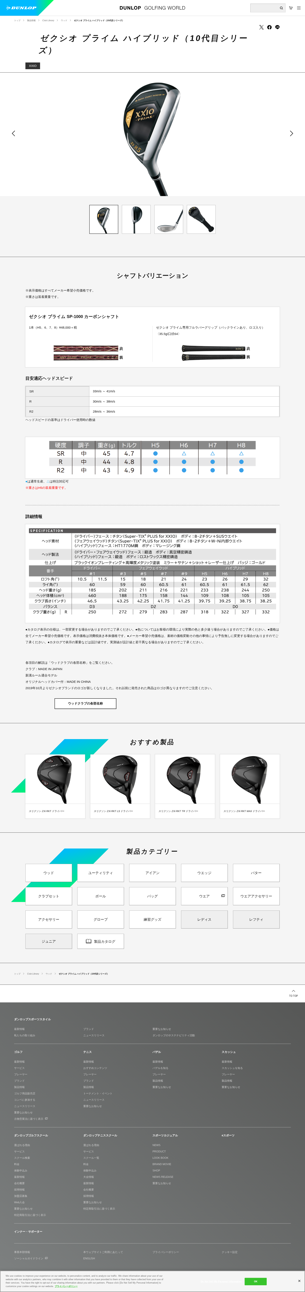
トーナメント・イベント (97, 1093)
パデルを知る (160, 1067)
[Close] (299, 1281)
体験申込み (20, 1170)
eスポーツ (228, 1135)
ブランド (88, 1028)
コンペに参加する (24, 1099)
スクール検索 (22, 1157)
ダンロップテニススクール (100, 1135)
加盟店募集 (20, 1195)
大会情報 (88, 1176)
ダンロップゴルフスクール (31, 1135)
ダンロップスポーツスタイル (32, 1019)
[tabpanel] (152, 134)
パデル (156, 1051)
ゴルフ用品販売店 (24, 1093)
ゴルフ (18, 1051)
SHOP (156, 1170)
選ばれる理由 (22, 1145)
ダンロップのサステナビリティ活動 (173, 1035)
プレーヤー (20, 1074)
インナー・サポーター (28, 1231)
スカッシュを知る (232, 1067)
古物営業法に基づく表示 (28, 1118)
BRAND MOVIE (161, 1164)
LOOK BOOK (160, 1157)
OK (255, 1281)
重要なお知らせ (161, 1028)
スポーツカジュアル (165, 1135)
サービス (19, 1067)
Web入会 (19, 1202)
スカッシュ (229, 1051)
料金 (16, 1164)
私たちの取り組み (24, 1035)
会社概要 (19, 1183)
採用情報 (19, 1189)
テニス (87, 1051)
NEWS (156, 1145)
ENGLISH (89, 1258)
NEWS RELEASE (162, 1176)
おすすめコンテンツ (95, 1067)
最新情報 (19, 1028)
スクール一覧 (91, 1157)
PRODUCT (159, 1151)
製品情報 (19, 1087)
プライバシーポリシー (66, 1286)
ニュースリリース (93, 1035)
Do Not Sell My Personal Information (221, 1281)
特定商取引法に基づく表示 (30, 1214)
